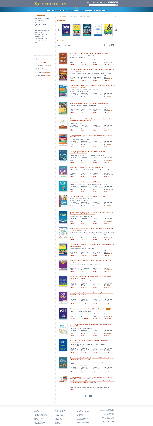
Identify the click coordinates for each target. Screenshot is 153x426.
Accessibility (58, 423)
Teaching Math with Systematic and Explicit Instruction (87, 309)
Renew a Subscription (60, 411)
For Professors (80, 410)
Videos (37, 43)
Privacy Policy (58, 418)
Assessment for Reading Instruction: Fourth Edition (86, 167)
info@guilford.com (109, 414)
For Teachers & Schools (82, 411)
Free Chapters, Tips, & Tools (83, 421)
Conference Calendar (39, 422)
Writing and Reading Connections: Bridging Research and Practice (91, 53)
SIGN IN (89, 2)
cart (101, 2)
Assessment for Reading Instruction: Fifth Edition (86, 182)
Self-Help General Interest (41, 25)
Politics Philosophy (41, 34)
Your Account (37, 410)
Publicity (36, 419)
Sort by (64, 45)
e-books (43, 62)
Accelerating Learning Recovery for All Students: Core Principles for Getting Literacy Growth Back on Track (92, 213)
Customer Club (47, 59)
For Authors (79, 414)
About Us (36, 411)
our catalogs (46, 72)
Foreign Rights (59, 415)
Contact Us (37, 413)
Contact (95, 2)
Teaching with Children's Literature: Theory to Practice (87, 196)
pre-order (72, 318)
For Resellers (79, 415)
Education (38, 22)
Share (115, 16)
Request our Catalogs (39, 418)
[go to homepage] (51, 3)
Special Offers (80, 419)
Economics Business (42, 30)
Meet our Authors (38, 423)
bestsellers (48, 65)
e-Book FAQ (58, 413)
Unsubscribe (58, 422)
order (71, 64)
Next (116, 45)
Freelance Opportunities (40, 415)
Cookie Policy (58, 419)
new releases (46, 75)
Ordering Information (60, 410)
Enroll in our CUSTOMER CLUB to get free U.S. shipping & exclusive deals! (76, 11)
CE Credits (58, 417)
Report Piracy (37, 421)
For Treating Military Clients (83, 418)
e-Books (37, 45)
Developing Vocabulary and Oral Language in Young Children (89, 103)
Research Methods (41, 28)
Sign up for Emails (38, 417)
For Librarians (80, 417)
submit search (116, 5)
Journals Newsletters (42, 41)
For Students (79, 413)
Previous (102, 45)
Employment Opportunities (41, 414)
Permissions (58, 414)
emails (46, 69)
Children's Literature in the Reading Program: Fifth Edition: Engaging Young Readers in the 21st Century (92, 358)
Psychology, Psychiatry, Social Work (42, 19)
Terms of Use (58, 421)
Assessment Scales (41, 38)
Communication (40, 36)
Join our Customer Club (82, 422)
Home (59, 16)
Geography (38, 32)
